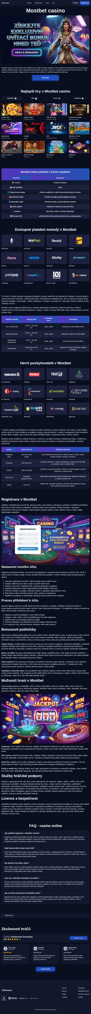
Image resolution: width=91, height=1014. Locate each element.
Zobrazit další (45, 969)
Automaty (77, 98)
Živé (32, 98)
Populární (10, 98)
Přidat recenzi (78, 938)
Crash (55, 98)
